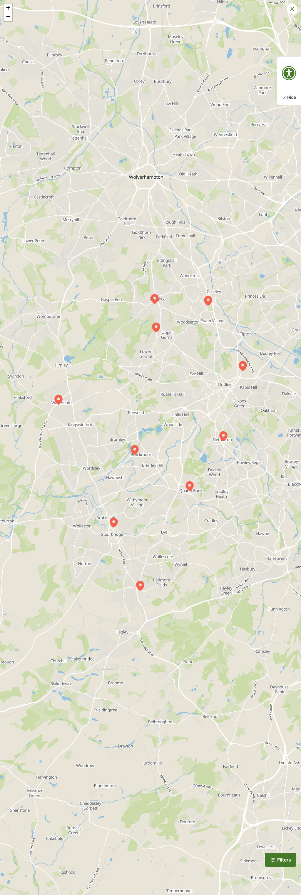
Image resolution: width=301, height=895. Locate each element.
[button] (154, 299)
